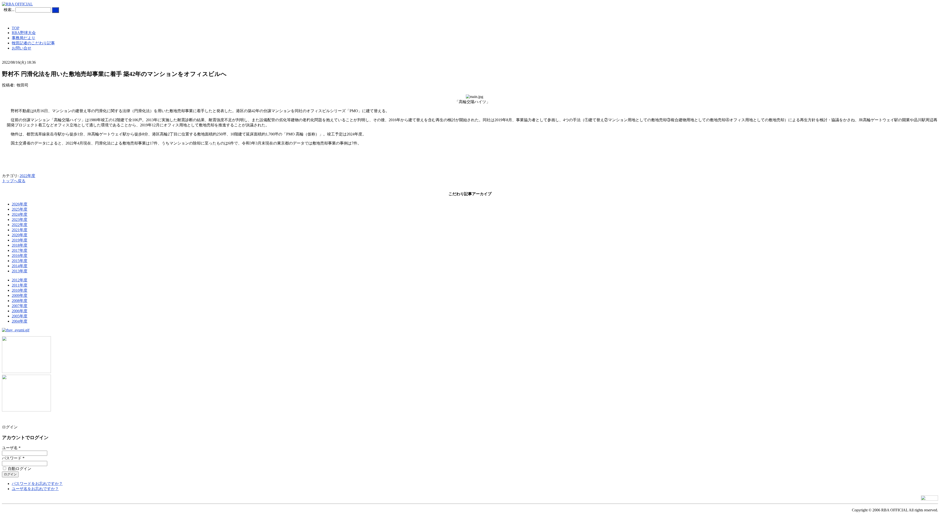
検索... (9, 10)
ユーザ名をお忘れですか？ (35, 489)
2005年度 (19, 316)
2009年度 (19, 295)
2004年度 (19, 321)
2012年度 (19, 280)
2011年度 (19, 285)
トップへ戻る (13, 181)
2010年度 (19, 290)
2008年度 (19, 301)
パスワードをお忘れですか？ (37, 483)
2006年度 (19, 311)
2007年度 (19, 306)
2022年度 (27, 176)
